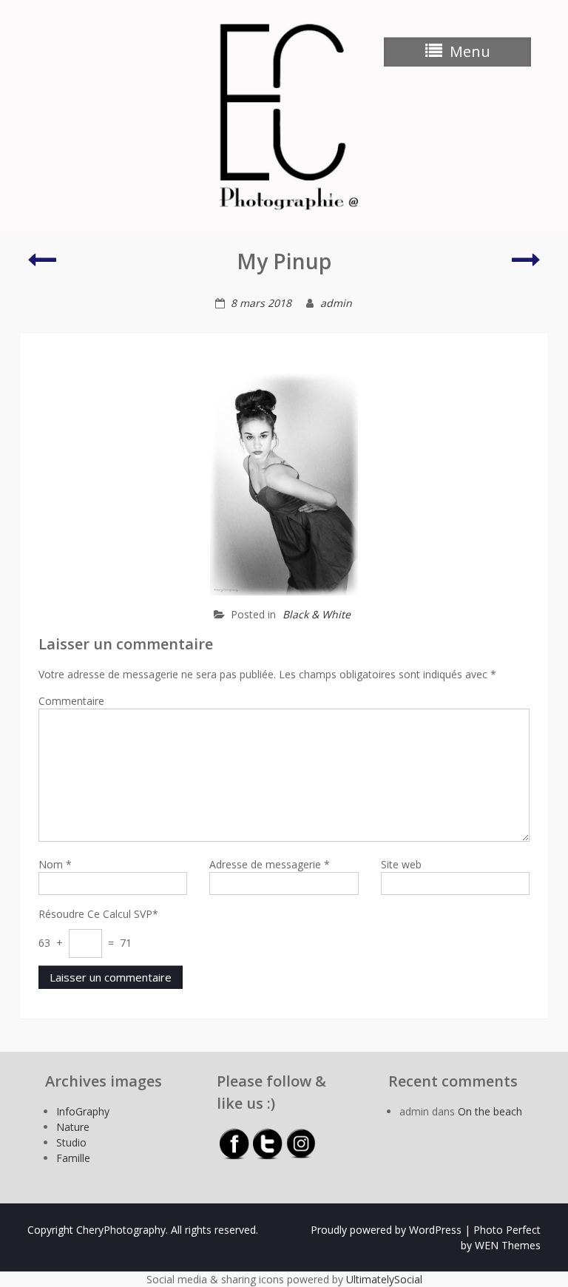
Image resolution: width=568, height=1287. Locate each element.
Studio (71, 1142)
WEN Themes (508, 1245)
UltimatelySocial (384, 1279)
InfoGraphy (82, 1111)
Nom (55, 864)
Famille (73, 1158)
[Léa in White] (41, 266)
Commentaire (71, 701)
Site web (401, 864)
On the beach (490, 1111)
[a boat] (526, 266)
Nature (72, 1127)
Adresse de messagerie (269, 864)
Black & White (317, 614)
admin (336, 303)
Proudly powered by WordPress (386, 1230)
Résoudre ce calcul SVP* (98, 914)
